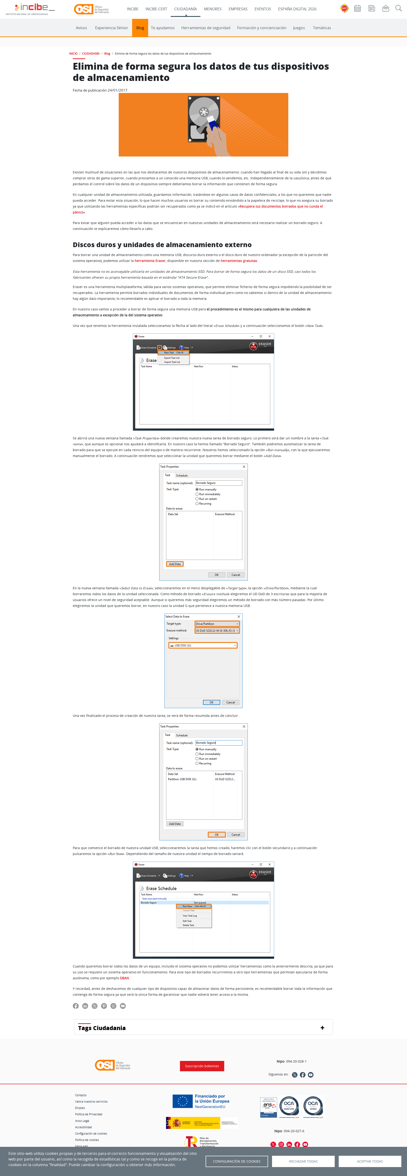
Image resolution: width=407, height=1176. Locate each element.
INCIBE (132, 9)
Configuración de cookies (91, 1133)
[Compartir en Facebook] (76, 1006)
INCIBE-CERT (156, 9)
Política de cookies (87, 1140)
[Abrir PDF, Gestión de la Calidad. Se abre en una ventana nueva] (313, 1107)
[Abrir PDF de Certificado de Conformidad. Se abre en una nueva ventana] (268, 1106)
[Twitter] (294, 1074)
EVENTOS (263, 9)
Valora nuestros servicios (91, 1101)
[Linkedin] (289, 1144)
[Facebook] (302, 1074)
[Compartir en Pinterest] (104, 1006)
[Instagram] (281, 1144)
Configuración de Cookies (236, 1161)
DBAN (124, 978)
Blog (140, 27)
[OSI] (112, 1065)
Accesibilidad (83, 1127)
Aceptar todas (370, 1161)
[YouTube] (310, 1074)
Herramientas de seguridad (205, 27)
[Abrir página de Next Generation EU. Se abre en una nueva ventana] (202, 1103)
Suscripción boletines (202, 1066)
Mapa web (81, 1146)
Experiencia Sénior (111, 27)
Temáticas (322, 27)
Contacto (80, 1095)
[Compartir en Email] (123, 1006)
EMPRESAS (238, 9)
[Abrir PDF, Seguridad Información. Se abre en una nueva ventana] (289, 1107)
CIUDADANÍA (185, 9)
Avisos (81, 27)
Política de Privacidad (88, 1114)
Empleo (80, 1108)
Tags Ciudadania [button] (102, 1028)
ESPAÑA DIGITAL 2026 (297, 9)
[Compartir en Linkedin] (85, 1006)
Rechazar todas (303, 1161)
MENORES (213, 9)
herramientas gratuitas (239, 261)
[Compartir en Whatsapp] (113, 1006)
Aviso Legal (82, 1121)
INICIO (73, 53)
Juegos (299, 27)
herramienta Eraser (150, 261)
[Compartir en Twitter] (95, 1006)
